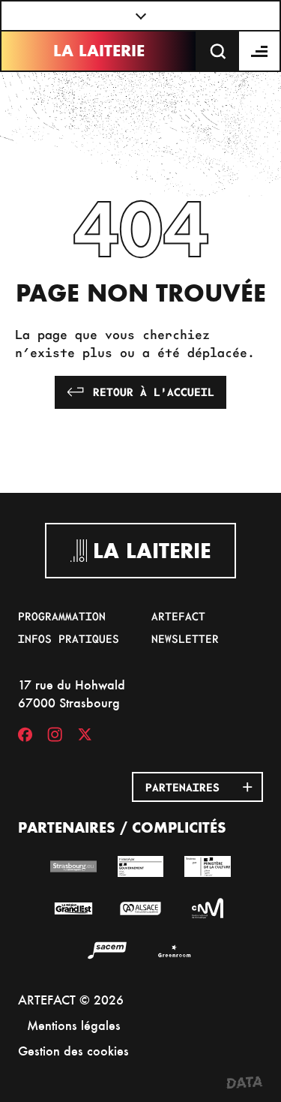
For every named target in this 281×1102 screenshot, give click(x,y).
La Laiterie (99, 51)
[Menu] (260, 51)
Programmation (62, 615)
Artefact (178, 615)
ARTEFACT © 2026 (71, 999)
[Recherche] (218, 51)
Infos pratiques (68, 638)
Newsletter (185, 638)
